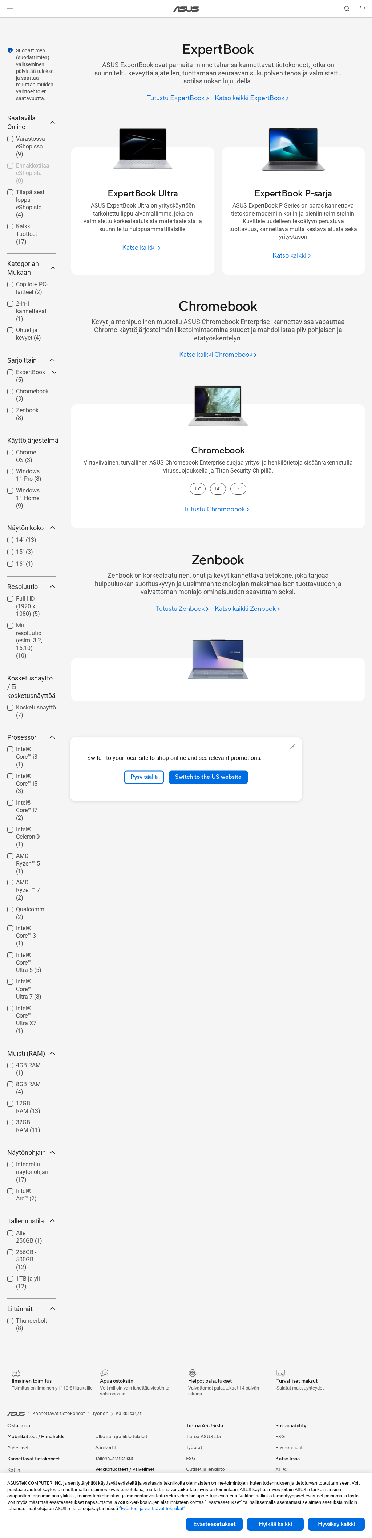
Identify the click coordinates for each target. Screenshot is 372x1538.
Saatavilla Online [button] (21, 122)
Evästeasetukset (214, 1524)
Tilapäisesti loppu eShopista (28, 193)
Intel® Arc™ (21, 1189)
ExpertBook (21, 370)
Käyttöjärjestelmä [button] (31, 440)
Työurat (194, 1448)
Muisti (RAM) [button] (26, 1053)
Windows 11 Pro (28, 469)
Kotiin (13, 1470)
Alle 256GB (21, 1231)
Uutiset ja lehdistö (205, 1469)
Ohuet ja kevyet (26, 328)
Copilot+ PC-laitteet (23, 285)
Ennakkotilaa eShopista (24, 166)
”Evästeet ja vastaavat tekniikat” (152, 1508)
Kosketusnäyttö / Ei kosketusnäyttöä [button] (31, 686)
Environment (289, 1448)
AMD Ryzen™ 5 (26, 854)
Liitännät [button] (20, 1309)
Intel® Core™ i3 (26, 747)
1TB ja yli (19, 1276)
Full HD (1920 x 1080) (27, 599)
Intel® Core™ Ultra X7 (23, 1009)
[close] (293, 746)
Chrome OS (21, 450)
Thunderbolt (23, 1319)
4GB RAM (19, 1063)
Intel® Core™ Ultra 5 (23, 956)
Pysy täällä (144, 777)
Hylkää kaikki (275, 1524)
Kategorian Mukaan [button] (23, 268)
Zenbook (18, 408)
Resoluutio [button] (22, 586)
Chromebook (23, 389)
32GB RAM (21, 1120)
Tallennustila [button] (25, 1221)
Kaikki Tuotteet (26, 224)
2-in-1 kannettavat (22, 304)
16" (11, 562)
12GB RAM (21, 1101)
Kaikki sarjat (129, 1413)
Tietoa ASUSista (203, 1437)
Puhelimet (18, 1448)
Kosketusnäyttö (27, 705)
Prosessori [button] (22, 737)
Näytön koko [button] (25, 528)
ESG (190, 1458)
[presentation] (10, 50)
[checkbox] (29, 204)
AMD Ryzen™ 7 (26, 880)
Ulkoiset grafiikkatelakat (121, 1437)
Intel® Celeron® (27, 827)
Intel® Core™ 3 (25, 926)
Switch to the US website (208, 777)
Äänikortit (106, 1448)
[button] (10, 8)
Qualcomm (21, 907)
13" (238, 489)
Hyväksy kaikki (336, 1524)
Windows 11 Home (23, 491)
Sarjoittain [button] (22, 360)
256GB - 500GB (26, 1250)
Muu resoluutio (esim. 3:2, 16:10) (26, 626)
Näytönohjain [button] (26, 1152)
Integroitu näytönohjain (24, 1165)
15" (11, 550)
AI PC (281, 1470)
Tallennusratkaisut (114, 1458)
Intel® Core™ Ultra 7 (23, 982)
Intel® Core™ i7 (26, 800)
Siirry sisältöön (8, 22)
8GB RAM (19, 1082)
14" (11, 538)
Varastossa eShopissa (21, 140)
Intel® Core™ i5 (26, 774)
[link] (186, 9)
